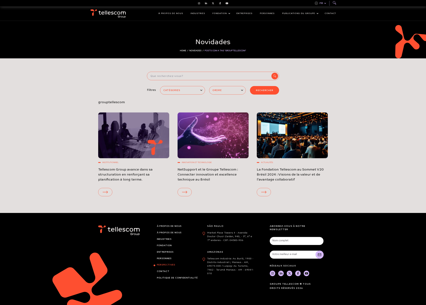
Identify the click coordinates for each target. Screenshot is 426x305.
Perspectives (166, 265)
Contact (330, 14)
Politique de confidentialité (177, 278)
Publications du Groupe (298, 14)
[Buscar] (334, 3)
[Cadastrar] (320, 255)
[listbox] (182, 90)
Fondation (220, 14)
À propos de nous (170, 14)
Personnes (267, 14)
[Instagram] (199, 3)
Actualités (267, 163)
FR (321, 3)
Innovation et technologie (197, 163)
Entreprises (244, 14)
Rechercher (264, 90)
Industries (198, 14)
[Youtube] (226, 3)
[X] (213, 3)
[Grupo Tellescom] (108, 13)
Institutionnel (110, 163)
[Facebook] (219, 3)
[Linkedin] (206, 3)
